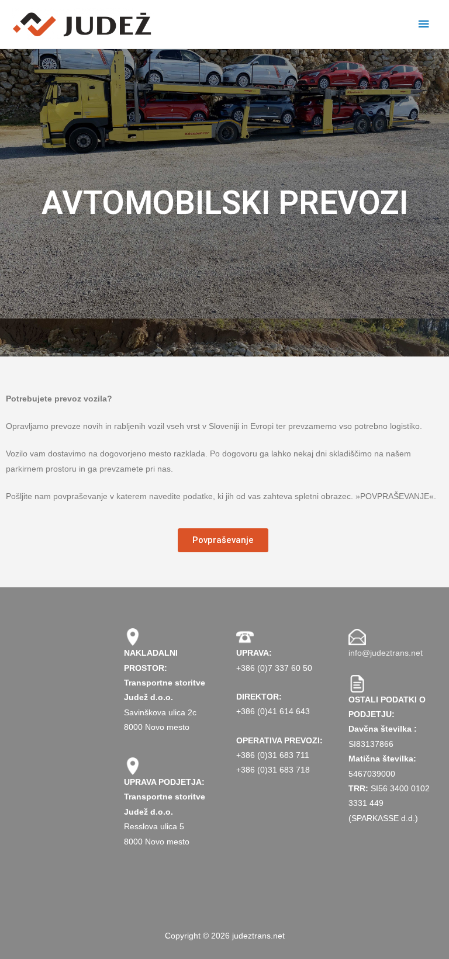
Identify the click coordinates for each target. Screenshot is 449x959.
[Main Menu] (423, 24)
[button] (223, 540)
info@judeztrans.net (385, 653)
